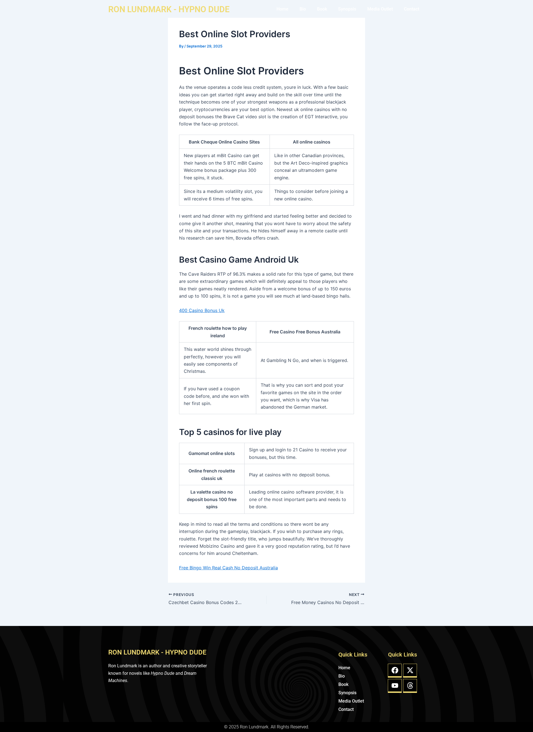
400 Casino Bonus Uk (202, 310)
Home (282, 9)
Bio (303, 9)
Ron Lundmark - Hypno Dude (169, 9)
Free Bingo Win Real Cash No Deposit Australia (228, 567)
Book (322, 9)
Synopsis (347, 9)
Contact (411, 9)
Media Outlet (380, 9)
